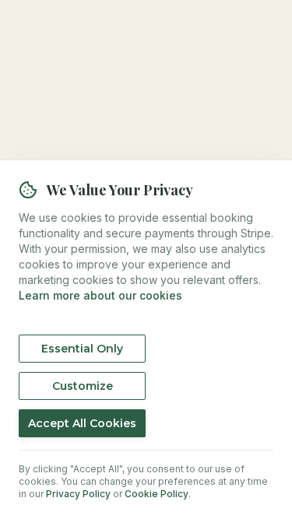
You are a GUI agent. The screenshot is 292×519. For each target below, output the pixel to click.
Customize (82, 386)
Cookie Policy (156, 494)
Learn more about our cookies (100, 295)
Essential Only (82, 349)
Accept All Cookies (82, 423)
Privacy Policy (78, 494)
